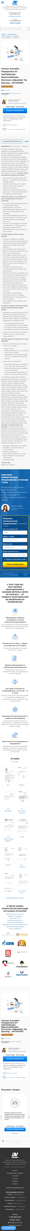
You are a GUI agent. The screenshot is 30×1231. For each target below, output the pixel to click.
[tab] (12, 141)
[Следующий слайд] (29, 1117)
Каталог (15, 1170)
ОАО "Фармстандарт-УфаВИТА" (8, 839)
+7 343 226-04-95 (19, 1200)
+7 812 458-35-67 (21, 1197)
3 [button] (7, 1141)
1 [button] (3, 1141)
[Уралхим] (9, 854)
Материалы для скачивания (15, 1173)
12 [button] (27, 1141)
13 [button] (12, 1143)
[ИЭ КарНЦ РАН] (23, 880)
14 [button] (14, 1143)
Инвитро (22, 784)
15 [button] (16, 1143)
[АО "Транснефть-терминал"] (23, 798)
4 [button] (10, 1141)
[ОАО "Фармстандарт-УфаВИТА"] (9, 826)
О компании (15, 1175)
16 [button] (18, 1143)
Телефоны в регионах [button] (15, 16)
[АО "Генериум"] (23, 854)
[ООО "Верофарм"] (9, 798)
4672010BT (7, 90)
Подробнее (14, 1133)
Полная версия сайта (15, 1225)
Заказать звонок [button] (15, 23)
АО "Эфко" (8, 891)
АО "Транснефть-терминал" (21, 810)
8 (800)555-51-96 (14, 14)
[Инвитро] (23, 774)
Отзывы (15, 1178)
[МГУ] (9, 774)
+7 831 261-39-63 (21, 1206)
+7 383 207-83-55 (19, 1209)
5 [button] (12, 1141)
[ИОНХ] (23, 826)
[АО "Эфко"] (9, 880)
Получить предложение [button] (15, 110)
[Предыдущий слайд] (1, 1117)
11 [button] (25, 1141)
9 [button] (20, 1141)
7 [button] (16, 1141)
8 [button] (18, 1141)
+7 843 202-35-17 (17, 1203)
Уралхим (8, 865)
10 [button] (23, 1141)
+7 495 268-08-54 (15, 20)
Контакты (15, 1183)
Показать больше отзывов (15, 897)
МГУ (8, 784)
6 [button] (14, 1141)
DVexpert (15, 1155)
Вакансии (15, 1181)
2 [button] (5, 1141)
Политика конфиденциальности (15, 1187)
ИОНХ (22, 837)
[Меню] (2, 2)
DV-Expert (15, 3)
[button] (17, 103)
